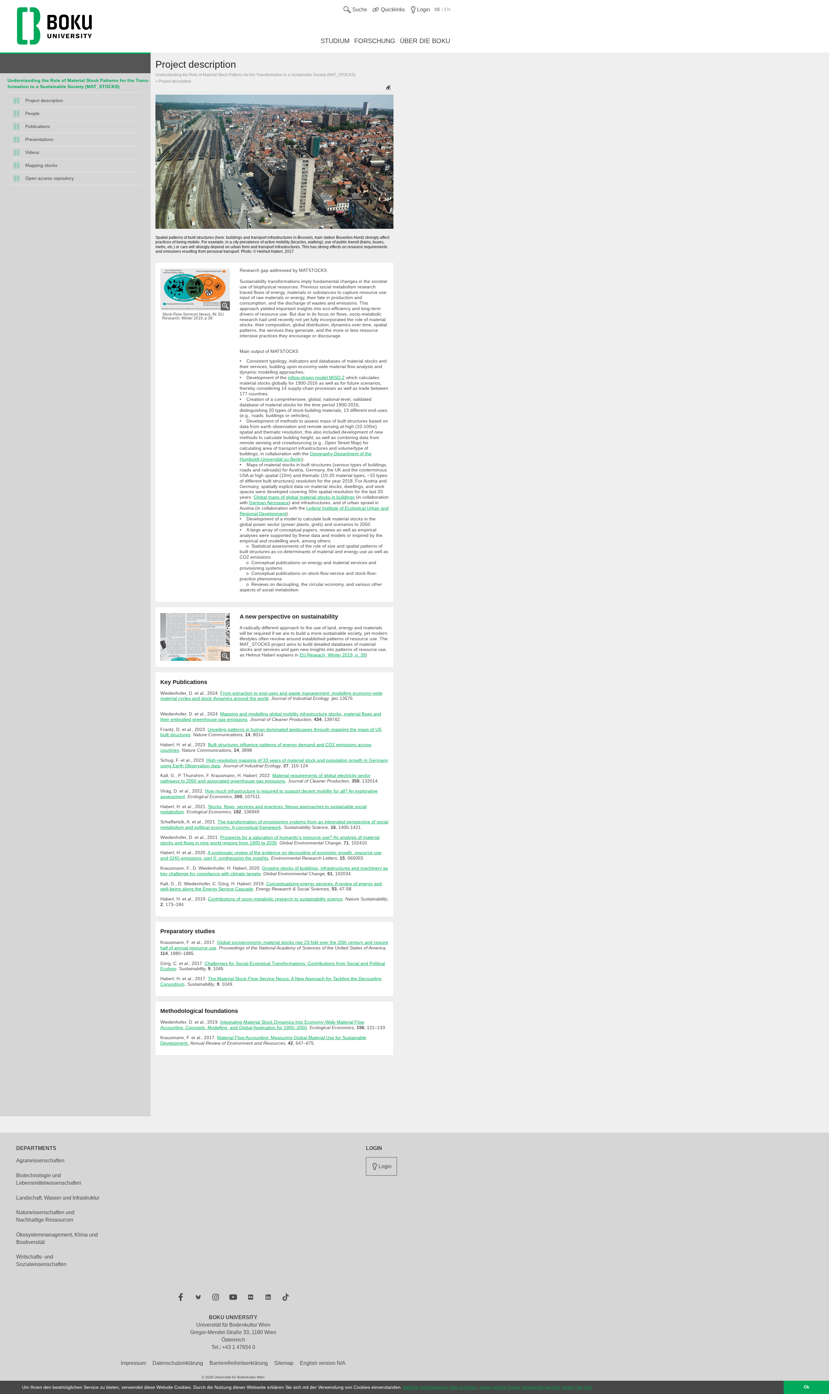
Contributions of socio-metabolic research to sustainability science (275, 898)
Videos (32, 152)
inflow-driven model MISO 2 (316, 377)
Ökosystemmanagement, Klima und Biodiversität (57, 1238)
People (32, 113)
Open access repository (49, 178)
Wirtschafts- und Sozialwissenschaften (41, 1260)
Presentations (39, 139)
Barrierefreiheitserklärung (239, 1363)
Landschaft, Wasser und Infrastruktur (57, 1198)
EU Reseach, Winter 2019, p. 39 (333, 654)
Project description (44, 100)
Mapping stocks (41, 165)
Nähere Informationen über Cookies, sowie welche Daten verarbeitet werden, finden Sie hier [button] (497, 1387)
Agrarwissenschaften (40, 1160)
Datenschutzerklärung (178, 1363)
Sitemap (283, 1363)
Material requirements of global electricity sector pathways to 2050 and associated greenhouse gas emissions (265, 778)
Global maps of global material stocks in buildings (304, 497)
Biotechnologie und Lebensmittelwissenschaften (48, 1179)
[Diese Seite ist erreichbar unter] (388, 88)
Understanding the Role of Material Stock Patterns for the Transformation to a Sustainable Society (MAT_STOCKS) (255, 75)
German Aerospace (269, 502)
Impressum (133, 1363)
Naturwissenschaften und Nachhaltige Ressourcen (45, 1216)
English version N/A (323, 1363)
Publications (37, 126)
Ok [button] (806, 1387)
